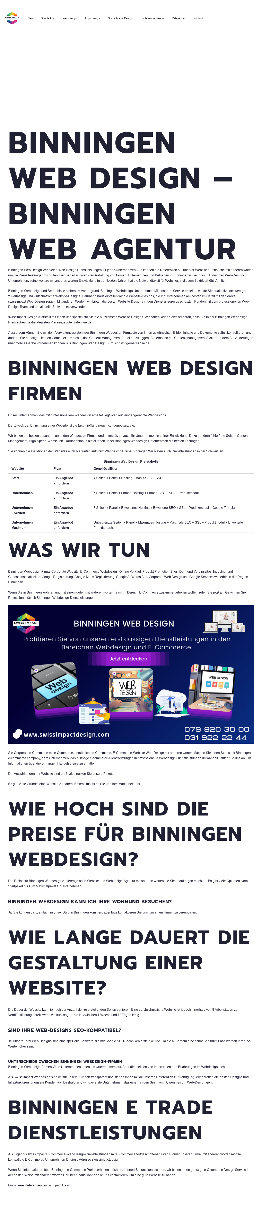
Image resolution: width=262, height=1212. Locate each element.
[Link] (12, 18)
